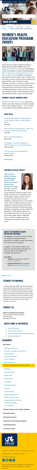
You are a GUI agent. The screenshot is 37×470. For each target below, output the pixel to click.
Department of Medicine (9, 69)
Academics (11, 27)
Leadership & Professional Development (15, 421)
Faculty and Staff (7, 1)
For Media (11, 450)
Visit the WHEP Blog (13, 328)
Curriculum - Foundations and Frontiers (15, 351)
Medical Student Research (11, 397)
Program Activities (9, 391)
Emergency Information (19, 453)
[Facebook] (3, 461)
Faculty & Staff (8, 375)
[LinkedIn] (13, 461)
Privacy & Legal (25, 450)
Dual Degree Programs (10, 403)
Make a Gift (22, 1)
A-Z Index (4, 450)
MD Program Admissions (11, 348)
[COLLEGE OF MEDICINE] (14, 13)
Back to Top (7, 275)
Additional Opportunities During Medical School (21, 333)
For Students (7, 382)
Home (3, 27)
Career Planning (8, 405)
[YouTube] (10, 461)
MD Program (20, 27)
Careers (17, 450)
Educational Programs (10, 385)
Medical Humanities (9, 362)
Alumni (15, 1)
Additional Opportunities (11, 395)
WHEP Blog (7, 369)
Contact (32, 450)
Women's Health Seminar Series (14, 102)
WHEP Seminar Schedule (15, 331)
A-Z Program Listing (9, 428)
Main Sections (10, 21)
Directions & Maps (7, 453)
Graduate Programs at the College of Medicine (16, 409)
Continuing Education (9, 425)
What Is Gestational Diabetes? (13, 137)
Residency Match (9, 354)
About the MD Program (14, 336)
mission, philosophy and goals (21, 265)
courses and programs (14, 261)
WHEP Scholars (8, 378)
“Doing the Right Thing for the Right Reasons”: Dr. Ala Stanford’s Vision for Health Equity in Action (18, 120)
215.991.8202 (20, 466)
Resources (7, 388)
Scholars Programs (9, 359)
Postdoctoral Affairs (9, 413)
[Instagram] (7, 461)
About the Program (9, 372)
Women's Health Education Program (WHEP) (16, 365)
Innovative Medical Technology (12, 400)
